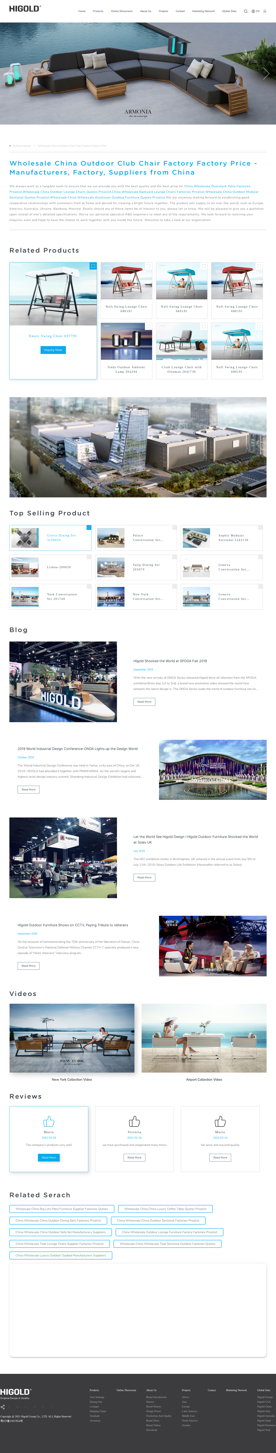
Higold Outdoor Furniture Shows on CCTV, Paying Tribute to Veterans (73, 925)
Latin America (189, 1411)
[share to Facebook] (10, 1407)
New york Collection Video (72, 1079)
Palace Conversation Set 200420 (147, 538)
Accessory (95, 1420)
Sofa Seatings (97, 1397)
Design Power (153, 1411)
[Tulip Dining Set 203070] (174, 557)
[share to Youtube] (19, 1407)
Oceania (186, 1425)
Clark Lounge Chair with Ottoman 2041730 (182, 369)
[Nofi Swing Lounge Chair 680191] (148, 266)
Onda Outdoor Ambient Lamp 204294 (126, 369)
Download (151, 1430)
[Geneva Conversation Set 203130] (260, 586)
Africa (185, 1397)
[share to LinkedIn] (27, 1407)
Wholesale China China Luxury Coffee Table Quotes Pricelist (165, 1209)
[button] (10, 73)
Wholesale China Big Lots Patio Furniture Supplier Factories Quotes (62, 1209)
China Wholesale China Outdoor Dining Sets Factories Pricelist (58, 1221)
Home (81, 11)
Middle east (188, 1416)
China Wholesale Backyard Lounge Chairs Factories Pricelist (158, 192)
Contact (180, 11)
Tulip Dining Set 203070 (146, 567)
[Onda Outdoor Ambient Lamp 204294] (148, 326)
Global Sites (229, 11)
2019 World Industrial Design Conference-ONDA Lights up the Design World (78, 749)
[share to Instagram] (44, 1407)
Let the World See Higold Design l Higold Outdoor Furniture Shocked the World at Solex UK (195, 839)
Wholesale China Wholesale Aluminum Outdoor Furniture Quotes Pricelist (107, 197)
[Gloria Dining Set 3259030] (89, 527)
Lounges (94, 1406)
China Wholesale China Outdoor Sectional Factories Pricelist (158, 1221)
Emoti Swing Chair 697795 (53, 336)
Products (98, 11)
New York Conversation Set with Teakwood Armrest (147, 597)
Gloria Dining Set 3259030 (61, 538)
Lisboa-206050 (59, 567)
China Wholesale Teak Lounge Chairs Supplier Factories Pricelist (60, 1244)
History (150, 1401)
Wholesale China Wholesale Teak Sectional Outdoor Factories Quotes (167, 1244)
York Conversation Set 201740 (62, 596)
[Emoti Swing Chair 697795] (93, 266)
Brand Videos (153, 1425)
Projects (163, 11)
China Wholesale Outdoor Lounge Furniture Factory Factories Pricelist (169, 1232)
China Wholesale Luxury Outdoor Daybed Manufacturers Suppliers (61, 1255)
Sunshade (95, 1416)
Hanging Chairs (98, 1411)
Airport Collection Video (204, 1079)
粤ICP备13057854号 (11, 1421)
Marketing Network (203, 11)
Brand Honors (153, 1406)
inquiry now (53, 350)
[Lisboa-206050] (89, 557)
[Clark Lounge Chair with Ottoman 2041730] (203, 326)
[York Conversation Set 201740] (89, 586)
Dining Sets (96, 1401)
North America (190, 1420)
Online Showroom (122, 11)
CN (257, 11)
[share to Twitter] (36, 1407)
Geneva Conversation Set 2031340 (232, 567)
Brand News (152, 1420)
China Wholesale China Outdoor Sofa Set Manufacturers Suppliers (61, 1232)
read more (144, 701)
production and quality (159, 1416)
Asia (184, 1401)
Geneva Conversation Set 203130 (232, 597)
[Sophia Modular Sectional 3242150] (260, 527)
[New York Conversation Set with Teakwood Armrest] (174, 586)
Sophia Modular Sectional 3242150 (233, 538)
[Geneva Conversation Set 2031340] (260, 557)
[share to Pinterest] (53, 1407)
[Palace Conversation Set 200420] (174, 527)
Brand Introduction (156, 1397)
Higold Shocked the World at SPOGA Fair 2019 (170, 661)
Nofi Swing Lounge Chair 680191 (126, 309)
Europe (186, 1406)
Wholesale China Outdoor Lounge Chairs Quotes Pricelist (67, 192)
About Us (145, 11)
